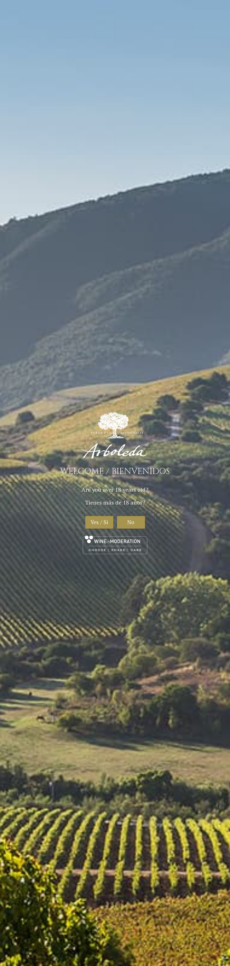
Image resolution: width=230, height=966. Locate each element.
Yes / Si (99, 522)
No (130, 522)
